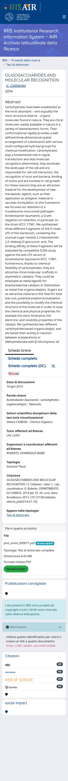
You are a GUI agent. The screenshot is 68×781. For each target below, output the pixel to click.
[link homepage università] (17, 17)
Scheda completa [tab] (22, 358)
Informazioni (17, 627)
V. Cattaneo (16, 85)
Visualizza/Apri (16, 569)
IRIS (4, 60)
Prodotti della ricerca (25, 60)
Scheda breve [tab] (19, 350)
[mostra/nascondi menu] (64, 17)
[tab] (54, 366)
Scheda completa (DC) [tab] (27, 365)
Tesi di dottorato (17, 65)
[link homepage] (21, 7)
